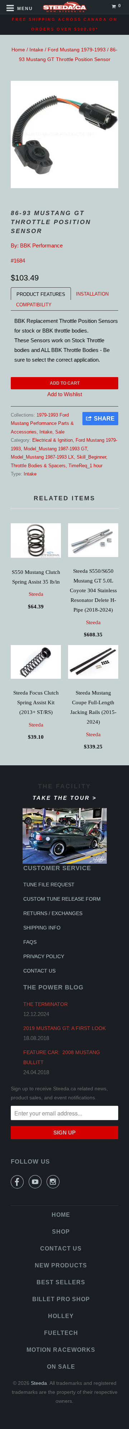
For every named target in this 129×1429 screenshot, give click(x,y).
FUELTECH (61, 1333)
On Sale (61, 1367)
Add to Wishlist (64, 394)
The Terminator (45, 1004)
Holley (61, 1316)
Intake (36, 49)
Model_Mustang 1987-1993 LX (42, 457)
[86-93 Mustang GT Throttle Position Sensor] (64, 134)
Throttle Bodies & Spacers (38, 465)
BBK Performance (41, 245)
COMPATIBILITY (34, 304)
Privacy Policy (43, 956)
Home (18, 49)
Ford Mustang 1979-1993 (77, 49)
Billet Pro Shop (61, 1299)
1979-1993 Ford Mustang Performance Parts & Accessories (42, 423)
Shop (61, 1232)
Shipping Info (42, 928)
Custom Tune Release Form (62, 899)
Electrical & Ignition (52, 440)
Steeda (36, 594)
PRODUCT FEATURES (40, 294)
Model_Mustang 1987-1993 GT (55, 448)
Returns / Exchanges (52, 913)
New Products (61, 1265)
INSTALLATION (92, 294)
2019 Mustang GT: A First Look (64, 1028)
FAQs (30, 942)
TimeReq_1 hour (85, 465)
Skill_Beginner (91, 457)
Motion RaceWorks (61, 1350)
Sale (59, 432)
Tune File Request (49, 884)
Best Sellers (61, 1282)
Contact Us (39, 971)
